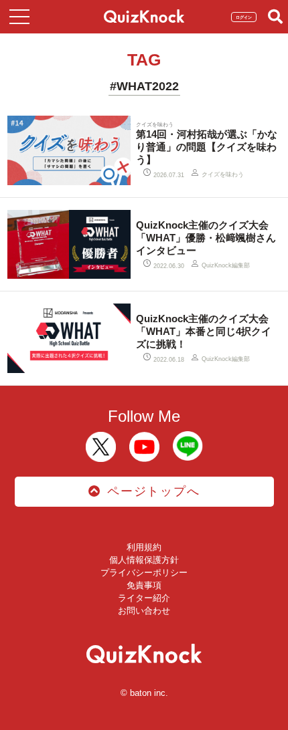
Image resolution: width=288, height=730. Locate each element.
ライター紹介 (144, 598)
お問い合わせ (144, 611)
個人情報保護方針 (144, 560)
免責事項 (144, 585)
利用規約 (144, 547)
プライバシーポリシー (144, 573)
